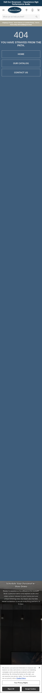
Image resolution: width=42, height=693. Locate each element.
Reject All (11, 689)
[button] (3, 10)
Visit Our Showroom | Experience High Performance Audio (21, 3)
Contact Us (21, 72)
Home (21, 54)
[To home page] (14, 10)
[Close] (39, 667)
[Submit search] (36, 17)
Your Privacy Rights (21, 683)
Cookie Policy (21, 678)
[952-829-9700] (32, 10)
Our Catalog (21, 63)
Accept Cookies (30, 689)
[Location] (26, 10)
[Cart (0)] (38, 10)
